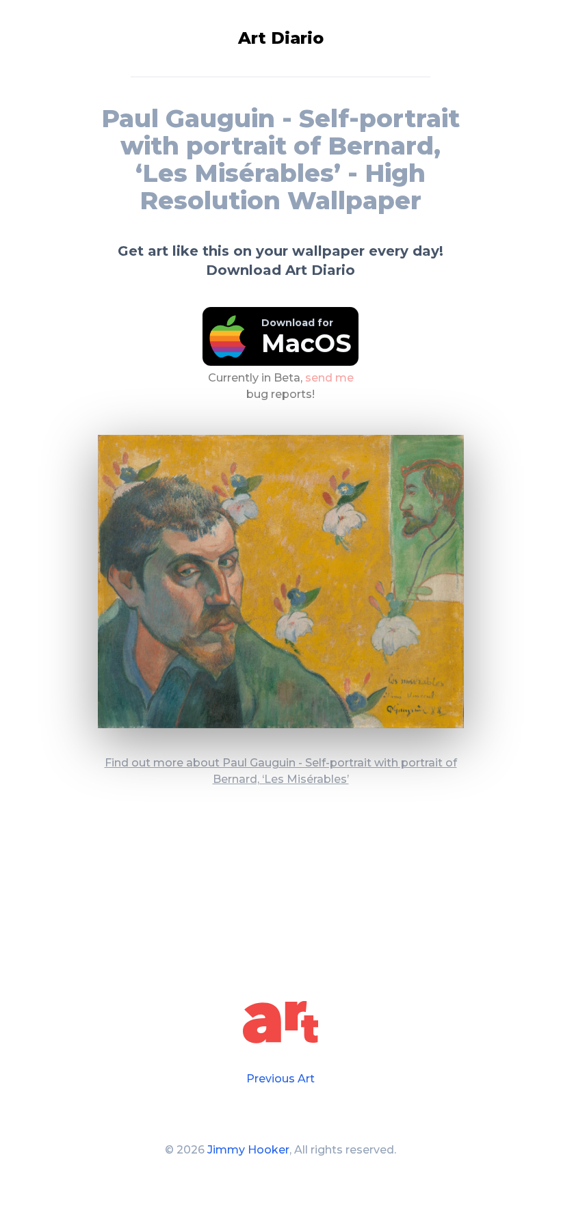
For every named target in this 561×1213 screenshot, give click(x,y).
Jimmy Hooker (248, 1149)
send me (329, 377)
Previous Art (280, 1078)
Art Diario (281, 38)
